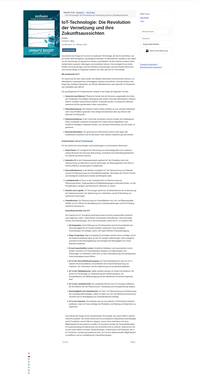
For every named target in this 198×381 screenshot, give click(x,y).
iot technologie (69, 50)
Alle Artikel (144, 18)
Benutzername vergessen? (151, 67)
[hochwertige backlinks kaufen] (41, 34)
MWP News (145, 14)
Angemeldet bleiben (151, 44)
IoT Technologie (86, 141)
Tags (142, 21)
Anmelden (156, 59)
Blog (72, 41)
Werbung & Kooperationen (161, 361)
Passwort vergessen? (149, 64)
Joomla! (76, 366)
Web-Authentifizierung (158, 51)
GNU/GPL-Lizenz (101, 366)
